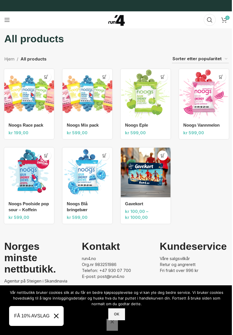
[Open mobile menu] (7, 20)
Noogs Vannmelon (201, 125)
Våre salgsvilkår (175, 258)
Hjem (9, 59)
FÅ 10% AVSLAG (31, 315)
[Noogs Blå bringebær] (87, 172)
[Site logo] (116, 19)
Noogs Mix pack (83, 125)
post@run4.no (110, 276)
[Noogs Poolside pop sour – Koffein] (29, 172)
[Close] (56, 316)
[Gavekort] (145, 172)
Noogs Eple (136, 125)
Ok (116, 314)
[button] (46, 77)
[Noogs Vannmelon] (204, 94)
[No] (112, 325)
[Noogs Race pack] (29, 94)
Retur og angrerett (177, 264)
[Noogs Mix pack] (87, 94)
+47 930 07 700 (115, 270)
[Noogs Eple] (145, 94)
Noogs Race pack (26, 125)
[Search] (210, 20)
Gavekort (134, 203)
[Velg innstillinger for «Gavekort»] (163, 155)
